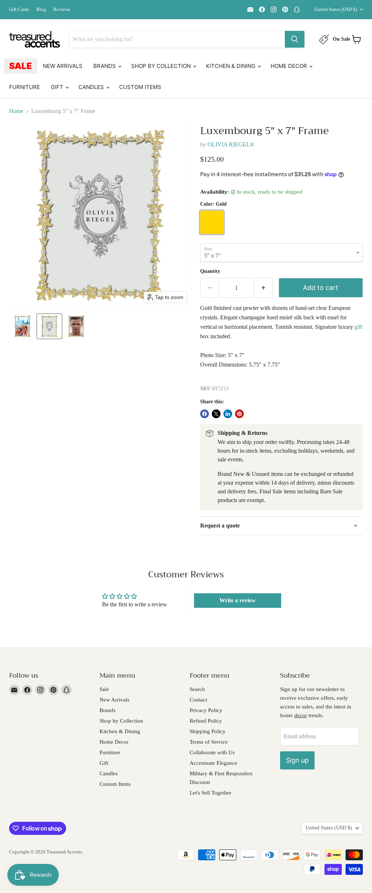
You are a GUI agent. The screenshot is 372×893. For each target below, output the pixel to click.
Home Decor (289, 65)
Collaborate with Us (212, 752)
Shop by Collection (161, 65)
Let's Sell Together (210, 793)
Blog (41, 9)
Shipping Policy (208, 731)
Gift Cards (19, 9)
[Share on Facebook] (204, 413)
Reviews (61, 9)
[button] (22, 326)
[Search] (294, 39)
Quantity (210, 271)
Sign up (297, 760)
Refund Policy (206, 721)
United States (335, 9)
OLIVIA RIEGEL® (230, 144)
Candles (91, 87)
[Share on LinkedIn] (227, 413)
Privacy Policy (206, 710)
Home (16, 111)
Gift (58, 87)
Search (197, 689)
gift (358, 327)
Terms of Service (209, 742)
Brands (105, 65)
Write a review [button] (237, 600)
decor (300, 715)
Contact (198, 700)
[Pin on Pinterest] (239, 413)
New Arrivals (62, 65)
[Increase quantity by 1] (263, 288)
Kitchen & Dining (231, 65)
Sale (20, 66)
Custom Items (140, 87)
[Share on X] (216, 413)
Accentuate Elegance (213, 763)
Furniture (24, 87)
